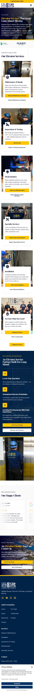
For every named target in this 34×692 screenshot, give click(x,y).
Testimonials (15, 613)
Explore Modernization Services (17, 195)
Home (3, 609)
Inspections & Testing (8, 642)
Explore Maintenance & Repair (17, 100)
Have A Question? (17, 567)
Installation (4, 637)
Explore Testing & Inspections (17, 147)
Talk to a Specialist (17, 337)
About (3, 613)
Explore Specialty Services (17, 242)
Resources (4, 618)
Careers (3, 622)
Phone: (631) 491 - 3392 (9, 661)
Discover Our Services (17, 430)
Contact (13, 618)
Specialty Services (7, 650)
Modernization (5, 646)
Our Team (14, 609)
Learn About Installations (17, 289)
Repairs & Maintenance (8, 633)
